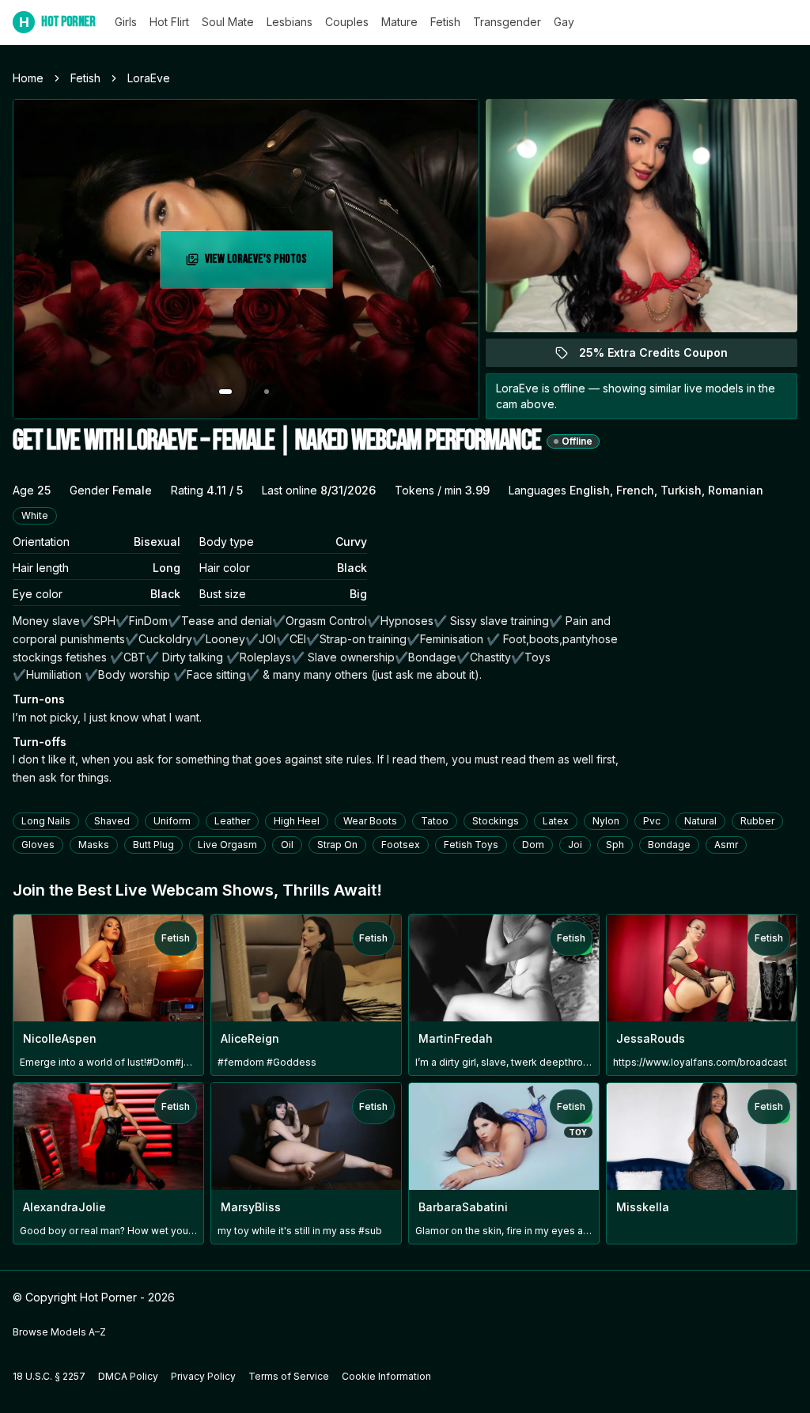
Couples (347, 21)
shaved (112, 821)
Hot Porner (57, 21)
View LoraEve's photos (267, 264)
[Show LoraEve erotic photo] (225, 391)
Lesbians (289, 21)
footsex (400, 844)
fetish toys (471, 844)
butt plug (153, 844)
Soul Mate (228, 21)
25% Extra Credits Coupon (662, 356)
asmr (726, 844)
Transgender (507, 21)
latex (556, 821)
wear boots (370, 821)
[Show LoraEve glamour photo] (266, 391)
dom (533, 844)
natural (700, 821)
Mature (399, 21)
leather (232, 821)
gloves (38, 844)
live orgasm (227, 844)
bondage (669, 844)
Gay (564, 21)
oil (287, 844)
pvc (651, 821)
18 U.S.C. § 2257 (49, 1376)
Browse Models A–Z (59, 1332)
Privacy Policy (203, 1376)
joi (575, 844)
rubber (757, 821)
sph (615, 844)
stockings (495, 821)
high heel (297, 821)
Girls (126, 21)
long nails (45, 821)
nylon (605, 821)
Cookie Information (386, 1376)
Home (28, 78)
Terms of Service (288, 1376)
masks (93, 844)
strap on (337, 844)
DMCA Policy (128, 1376)
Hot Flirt (169, 21)
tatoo (435, 821)
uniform (172, 821)
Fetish (445, 21)
